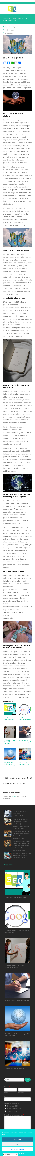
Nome (7, 1087)
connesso (14, 796)
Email (7, 1096)
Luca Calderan (9, 33)
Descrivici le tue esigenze (14, 1115)
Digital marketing (10, 27)
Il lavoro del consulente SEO (14, 783)
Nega (17, 1144)
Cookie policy (21, 1153)
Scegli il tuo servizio (11, 1104)
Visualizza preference (17, 1149)
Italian (7, 1154)
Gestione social (12, 1111)
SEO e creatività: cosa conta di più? (18, 778)
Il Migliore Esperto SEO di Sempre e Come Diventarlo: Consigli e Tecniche (21, 833)
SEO (17, 27)
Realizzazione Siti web (14, 1109)
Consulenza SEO (12, 1106)
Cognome (21, 1092)
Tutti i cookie (17, 1139)
